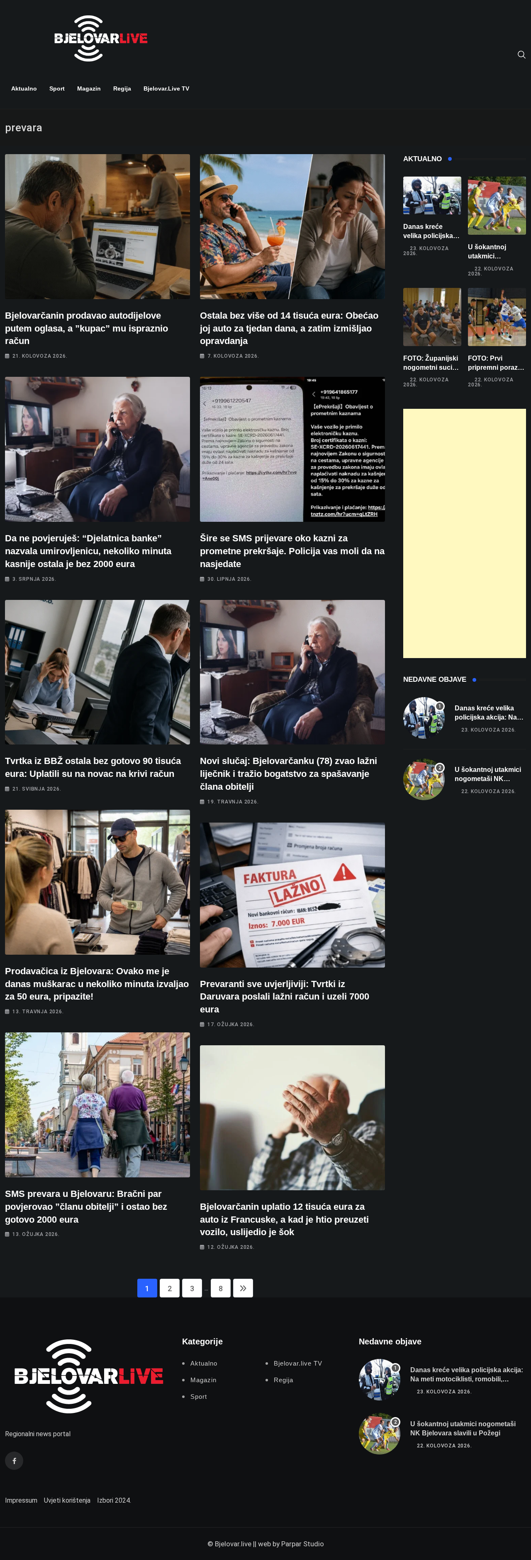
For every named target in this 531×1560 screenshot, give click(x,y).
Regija (122, 88)
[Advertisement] (464, 533)
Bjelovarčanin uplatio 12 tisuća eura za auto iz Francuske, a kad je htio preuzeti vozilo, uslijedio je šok (284, 1219)
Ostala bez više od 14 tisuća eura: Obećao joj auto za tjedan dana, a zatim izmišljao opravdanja (289, 328)
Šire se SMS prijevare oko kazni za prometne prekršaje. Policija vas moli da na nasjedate (292, 551)
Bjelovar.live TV (166, 88)
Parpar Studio (302, 1544)
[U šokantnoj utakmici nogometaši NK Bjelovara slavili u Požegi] (497, 206)
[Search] (522, 54)
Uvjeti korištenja (67, 1500)
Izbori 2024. (114, 1500)
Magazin (89, 88)
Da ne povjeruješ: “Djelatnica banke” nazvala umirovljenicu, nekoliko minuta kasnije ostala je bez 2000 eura (88, 551)
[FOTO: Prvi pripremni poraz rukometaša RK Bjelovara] (497, 317)
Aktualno (24, 88)
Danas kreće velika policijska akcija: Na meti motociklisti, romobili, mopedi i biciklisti (466, 1379)
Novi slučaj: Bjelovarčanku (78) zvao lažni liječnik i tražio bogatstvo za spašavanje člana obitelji (288, 774)
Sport (57, 88)
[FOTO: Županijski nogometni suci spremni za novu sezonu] (432, 317)
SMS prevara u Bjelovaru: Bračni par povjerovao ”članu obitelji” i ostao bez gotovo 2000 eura (86, 1207)
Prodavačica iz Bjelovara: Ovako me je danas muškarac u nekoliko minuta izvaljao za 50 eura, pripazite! (97, 984)
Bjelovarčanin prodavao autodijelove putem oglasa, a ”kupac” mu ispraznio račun (86, 328)
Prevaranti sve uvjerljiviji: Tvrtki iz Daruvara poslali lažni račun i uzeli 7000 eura (284, 997)
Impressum (21, 1500)
